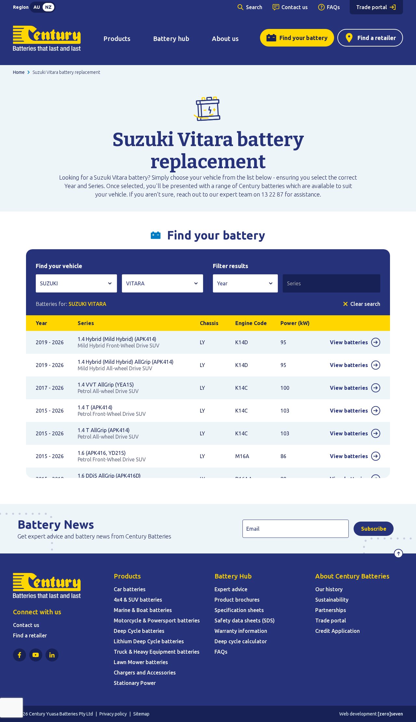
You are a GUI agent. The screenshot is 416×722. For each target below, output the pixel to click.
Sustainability (331, 600)
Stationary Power (135, 683)
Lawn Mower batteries (141, 662)
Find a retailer (377, 37)
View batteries (349, 342)
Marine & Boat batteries (143, 610)
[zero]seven (390, 713)
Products (116, 38)
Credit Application (337, 631)
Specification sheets (239, 610)
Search (254, 7)
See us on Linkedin (52, 654)
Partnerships (330, 610)
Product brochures (237, 600)
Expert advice (230, 589)
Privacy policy (113, 713)
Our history (329, 589)
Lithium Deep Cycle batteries (149, 641)
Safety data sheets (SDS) (244, 620)
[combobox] (76, 283)
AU (36, 7)
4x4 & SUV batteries (138, 600)
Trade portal (371, 7)
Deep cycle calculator (240, 641)
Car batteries (130, 589)
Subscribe (373, 529)
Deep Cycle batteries (139, 631)
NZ (48, 7)
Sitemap (141, 713)
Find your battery (304, 37)
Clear (365, 304)
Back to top (398, 553)
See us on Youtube (35, 654)
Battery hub (171, 38)
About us (225, 38)
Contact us (294, 7)
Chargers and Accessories (145, 672)
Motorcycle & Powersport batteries (157, 620)
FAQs (333, 7)
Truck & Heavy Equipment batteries (157, 652)
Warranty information (240, 631)
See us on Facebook (19, 654)
